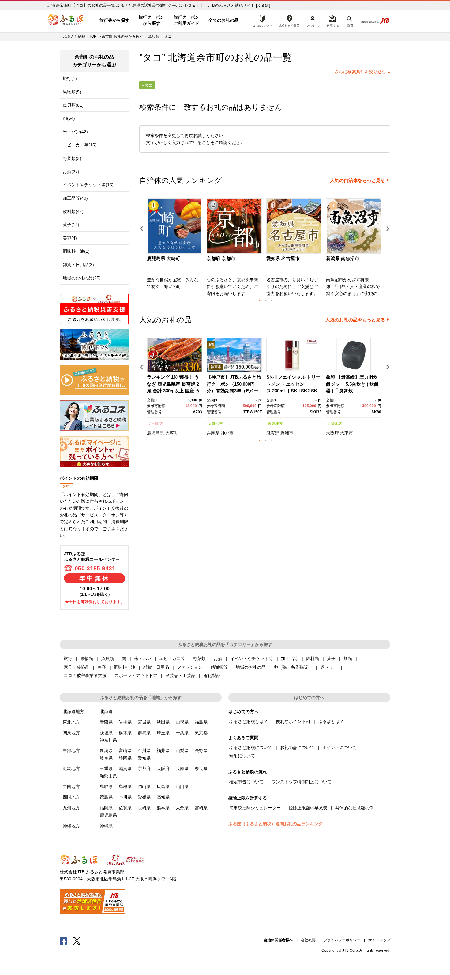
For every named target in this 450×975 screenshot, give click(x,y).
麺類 (347, 658)
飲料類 (312, 658)
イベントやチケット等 (251, 658)
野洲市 (286, 432)
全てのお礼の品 (223, 20)
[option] (175, 249)
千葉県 (182, 732)
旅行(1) (70, 78)
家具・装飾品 (76, 667)
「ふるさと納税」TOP (78, 36)
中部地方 (71, 750)
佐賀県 (125, 807)
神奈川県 (108, 740)
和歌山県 (108, 776)
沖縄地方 (71, 825)
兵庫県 (213, 432)
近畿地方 (215, 423)
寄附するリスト (332, 20)
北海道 (106, 711)
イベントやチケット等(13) (88, 184)
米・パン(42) (75, 131)
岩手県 (125, 722)
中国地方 (71, 786)
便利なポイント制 (293, 721)
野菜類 (199, 658)
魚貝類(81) (73, 105)
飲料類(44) (73, 211)
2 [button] (266, 301)
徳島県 (106, 797)
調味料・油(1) (76, 251)
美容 (101, 667)
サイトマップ (379, 940)
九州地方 (155, 423)
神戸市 (227, 432)
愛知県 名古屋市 (283, 258)
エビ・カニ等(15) (79, 144)
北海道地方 (73, 711)
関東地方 (71, 732)
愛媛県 (144, 797)
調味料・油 (124, 667)
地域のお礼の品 (251, 667)
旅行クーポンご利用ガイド (186, 20)
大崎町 (171, 432)
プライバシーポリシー (342, 940)
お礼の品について (297, 747)
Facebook (63, 940)
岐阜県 (106, 758)
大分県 (182, 807)
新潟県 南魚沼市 (342, 258)
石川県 (144, 750)
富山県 (125, 750)
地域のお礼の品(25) (82, 277)
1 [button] (260, 301)
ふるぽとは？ (331, 721)
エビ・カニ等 (172, 658)
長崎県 (144, 807)
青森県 (106, 722)
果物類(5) (72, 91)
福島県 (201, 722)
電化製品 (211, 675)
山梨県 (182, 750)
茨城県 (106, 732)
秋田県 (163, 722)
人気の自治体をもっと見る (357, 180)
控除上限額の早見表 (308, 807)
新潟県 (106, 750)
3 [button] (272, 301)
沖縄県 (106, 825)
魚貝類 (153, 36)
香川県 (125, 797)
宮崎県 (201, 807)
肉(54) (69, 118)
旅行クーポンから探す (151, 20)
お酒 (218, 658)
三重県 (106, 768)
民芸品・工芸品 (180, 675)
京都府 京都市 (221, 258)
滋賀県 (272, 432)
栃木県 (125, 732)
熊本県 (163, 807)
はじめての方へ (261, 20)
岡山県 (144, 786)
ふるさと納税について (250, 747)
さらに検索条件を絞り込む (360, 71)
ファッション (190, 667)
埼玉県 (163, 732)
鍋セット (328, 667)
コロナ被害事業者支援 (85, 675)
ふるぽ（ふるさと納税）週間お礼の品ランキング (275, 823)
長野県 (201, 750)
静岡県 (125, 758)
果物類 (86, 658)
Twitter (77, 940)
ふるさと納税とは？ (248, 721)
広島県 (163, 786)
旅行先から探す (114, 20)
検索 (349, 20)
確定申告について (246, 781)
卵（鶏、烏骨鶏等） (293, 667)
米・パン (142, 658)
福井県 (163, 750)
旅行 (68, 658)
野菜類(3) (72, 158)
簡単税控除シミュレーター (255, 807)
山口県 (182, 786)
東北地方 (71, 722)
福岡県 (106, 807)
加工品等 (289, 658)
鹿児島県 (155, 432)
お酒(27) (71, 171)
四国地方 (71, 797)
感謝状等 (219, 667)
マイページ (313, 20)
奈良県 (201, 768)
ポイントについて (339, 747)
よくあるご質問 (289, 20)
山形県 (182, 722)
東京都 (201, 732)
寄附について (242, 755)
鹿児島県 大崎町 (163, 258)
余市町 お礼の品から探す (122, 36)
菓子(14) (71, 224)
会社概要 (308, 940)
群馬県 (144, 732)
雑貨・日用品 (156, 667)
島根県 (125, 786)
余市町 (210, 57)
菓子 (331, 658)
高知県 (163, 797)
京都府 (144, 768)
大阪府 (332, 432)
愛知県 (144, 758)
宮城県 (144, 722)
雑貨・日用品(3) (78, 264)
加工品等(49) (75, 198)
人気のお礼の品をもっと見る (355, 319)
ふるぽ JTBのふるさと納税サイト (65, 20)
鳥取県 (106, 786)
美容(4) (70, 238)
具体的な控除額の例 (354, 807)
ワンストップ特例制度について (302, 781)
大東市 (346, 432)
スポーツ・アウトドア (135, 675)
